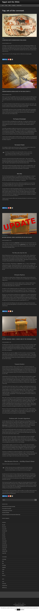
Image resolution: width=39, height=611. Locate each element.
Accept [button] (18, 609)
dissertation (4, 425)
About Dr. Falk (19, 5)
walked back (22, 244)
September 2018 (4, 551)
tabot (22, 295)
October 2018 (4, 549)
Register (23, 603)
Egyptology (4, 567)
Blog (6, 5)
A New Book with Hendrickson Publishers (14, 40)
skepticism (17, 242)
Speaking (13, 5)
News (3, 571)
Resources (3, 575)
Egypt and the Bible (11, 2)
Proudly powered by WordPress (19, 605)
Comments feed (4, 585)
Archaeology (4, 559)
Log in (3, 581)
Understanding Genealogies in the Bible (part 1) (16, 91)
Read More (22, 609)
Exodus (3, 569)
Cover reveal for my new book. (6, 508)
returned (4, 295)
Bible (3, 561)
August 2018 (4, 553)
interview (20, 263)
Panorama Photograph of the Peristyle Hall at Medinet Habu (11, 514)
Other (3, 573)
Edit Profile (19, 603)
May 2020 (3, 524)
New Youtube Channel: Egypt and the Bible (8, 506)
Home (3, 5)
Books (10, 5)
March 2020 (4, 526)
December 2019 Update (5, 512)
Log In (15, 603)
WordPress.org (4, 587)
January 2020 (4, 528)
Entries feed (4, 583)
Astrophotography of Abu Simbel (7, 510)
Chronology (4, 565)
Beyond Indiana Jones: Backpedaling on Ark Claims (17, 237)
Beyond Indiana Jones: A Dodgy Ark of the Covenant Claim (19, 339)
